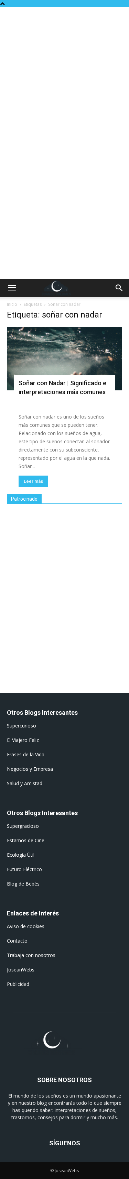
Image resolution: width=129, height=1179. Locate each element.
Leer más (33, 481)
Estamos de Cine (25, 840)
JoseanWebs (20, 969)
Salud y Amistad (24, 783)
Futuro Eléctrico (24, 869)
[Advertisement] (64, 75)
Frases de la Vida (25, 754)
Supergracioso (23, 826)
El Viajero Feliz (23, 740)
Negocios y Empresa (30, 769)
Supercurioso (21, 725)
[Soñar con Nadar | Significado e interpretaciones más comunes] (64, 358)
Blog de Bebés (23, 883)
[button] (12, 288)
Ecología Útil (20, 855)
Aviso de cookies (25, 926)
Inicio (12, 304)
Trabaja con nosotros (31, 955)
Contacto (17, 940)
